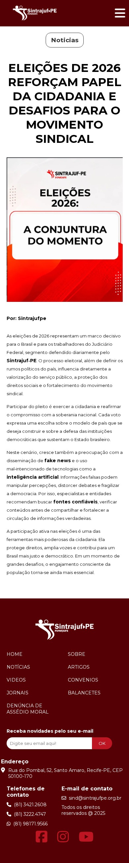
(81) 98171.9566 (29, 824)
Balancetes (84, 693)
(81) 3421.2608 (29, 805)
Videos (16, 680)
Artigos (79, 667)
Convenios (83, 680)
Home (14, 654)
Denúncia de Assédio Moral (28, 709)
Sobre (76, 654)
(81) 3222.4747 (28, 814)
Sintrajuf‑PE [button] (21, 361)
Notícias (18, 667)
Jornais (17, 693)
